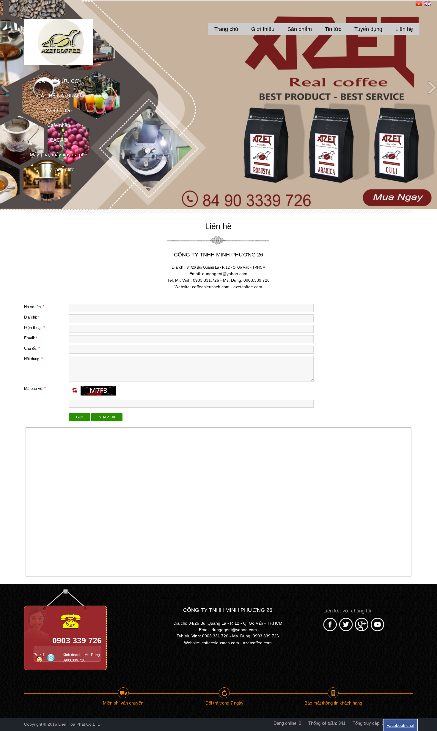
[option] (218, 105)
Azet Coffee (58, 111)
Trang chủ (226, 29)
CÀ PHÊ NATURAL (58, 96)
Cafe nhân (58, 125)
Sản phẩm (299, 29)
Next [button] (431, 87)
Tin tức (333, 29)
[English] (428, 4)
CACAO (58, 140)
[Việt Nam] (419, 4)
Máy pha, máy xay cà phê (58, 154)
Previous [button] (6, 87)
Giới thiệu (262, 29)
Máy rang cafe (58, 169)
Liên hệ (404, 29)
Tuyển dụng (368, 29)
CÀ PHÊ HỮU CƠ (58, 81)
